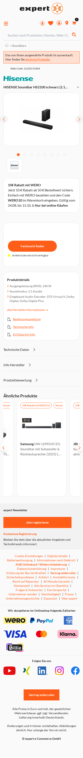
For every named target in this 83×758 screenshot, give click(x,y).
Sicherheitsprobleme (20, 577)
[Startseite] (7, 45)
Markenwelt (22, 585)
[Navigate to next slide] (79, 447)
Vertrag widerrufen (63, 573)
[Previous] (4, 119)
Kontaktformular (64, 577)
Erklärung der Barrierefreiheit (26, 573)
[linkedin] (43, 670)
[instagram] (59, 670)
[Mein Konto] (59, 23)
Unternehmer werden (23, 594)
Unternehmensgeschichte (22, 598)
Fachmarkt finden (32, 246)
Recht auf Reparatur (26, 581)
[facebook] (75, 670)
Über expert (69, 598)
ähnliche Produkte (37, 59)
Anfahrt (43, 577)
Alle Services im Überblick (51, 585)
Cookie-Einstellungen (29, 556)
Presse (69, 594)
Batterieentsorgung (20, 560)
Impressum (58, 568)
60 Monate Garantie (56, 581)
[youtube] (9, 670)
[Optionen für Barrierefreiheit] (42, 23)
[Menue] (6, 23)
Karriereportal (56, 590)
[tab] (18, 154)
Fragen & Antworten (29, 590)
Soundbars (18, 45)
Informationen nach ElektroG (56, 560)
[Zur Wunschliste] (50, 23)
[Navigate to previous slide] (3, 447)
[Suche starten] (74, 35)
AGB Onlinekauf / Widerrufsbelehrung (41, 564)
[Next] (79, 119)
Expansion (50, 598)
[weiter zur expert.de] (20, 747)
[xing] (26, 670)
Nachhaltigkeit (51, 594)
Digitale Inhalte (57, 556)
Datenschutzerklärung (31, 568)
